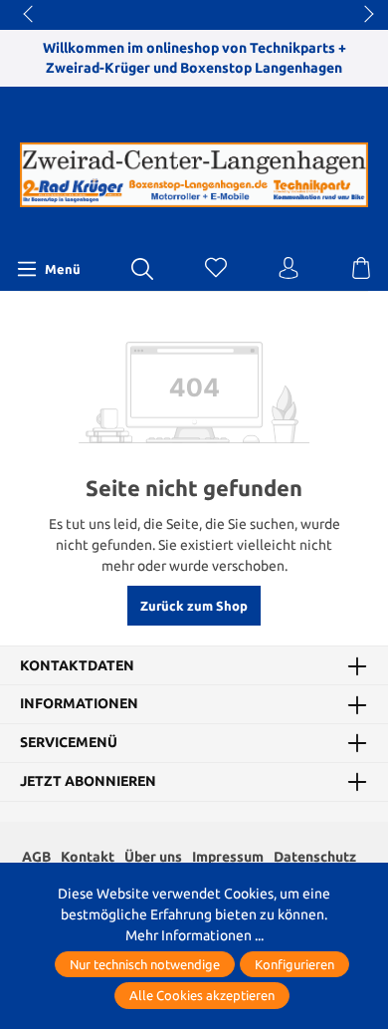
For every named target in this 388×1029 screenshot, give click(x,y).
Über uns (153, 857)
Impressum (228, 857)
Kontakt (87, 857)
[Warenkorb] (361, 269)
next (363, 15)
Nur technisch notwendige (145, 964)
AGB (36, 857)
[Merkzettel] (216, 269)
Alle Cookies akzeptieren (202, 995)
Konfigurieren (294, 964)
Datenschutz (315, 857)
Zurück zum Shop (194, 606)
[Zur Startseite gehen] (194, 175)
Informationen (79, 704)
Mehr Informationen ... (194, 935)
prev (30, 15)
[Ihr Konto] (288, 269)
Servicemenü (68, 743)
